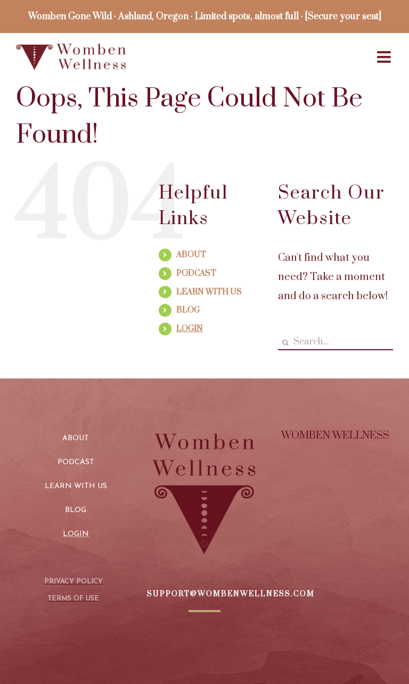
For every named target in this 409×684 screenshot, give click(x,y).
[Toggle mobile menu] (385, 57)
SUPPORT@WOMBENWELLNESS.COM (231, 594)
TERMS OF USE (73, 598)
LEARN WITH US (209, 292)
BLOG (188, 310)
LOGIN (189, 329)
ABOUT (191, 255)
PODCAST (196, 273)
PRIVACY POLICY (73, 581)
